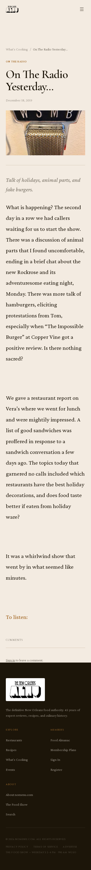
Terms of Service (45, 846)
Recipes (11, 750)
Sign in (10, 660)
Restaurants (14, 740)
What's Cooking (17, 49)
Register (56, 770)
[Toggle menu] (81, 9)
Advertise (70, 846)
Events (10, 770)
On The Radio (16, 61)
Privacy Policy (17, 846)
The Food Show (16, 804)
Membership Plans (63, 750)
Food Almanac (60, 740)
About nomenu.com (19, 795)
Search (10, 814)
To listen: (17, 617)
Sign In (55, 760)
